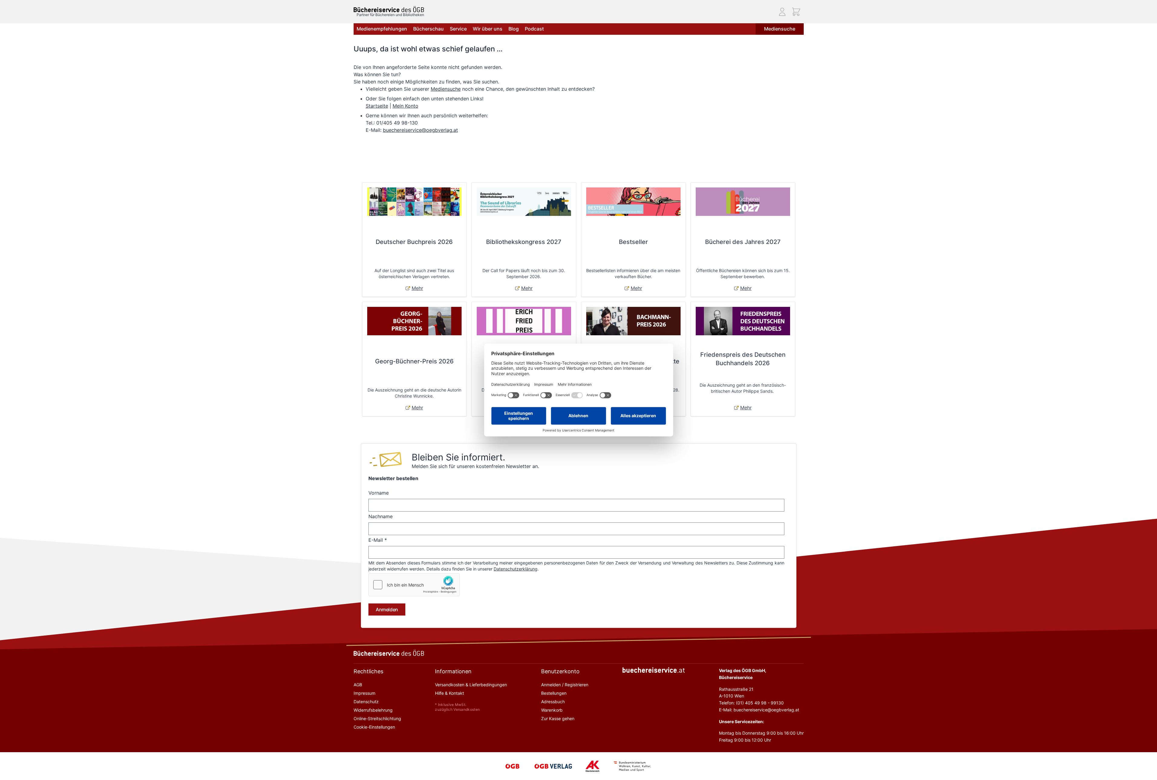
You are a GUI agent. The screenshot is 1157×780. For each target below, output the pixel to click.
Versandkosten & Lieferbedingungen (471, 684)
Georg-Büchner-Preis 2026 (414, 361)
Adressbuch (553, 701)
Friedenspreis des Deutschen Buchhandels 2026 (743, 359)
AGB (358, 684)
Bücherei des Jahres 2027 (743, 241)
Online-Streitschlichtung (377, 718)
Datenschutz (366, 701)
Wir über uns (487, 29)
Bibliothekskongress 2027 (523, 241)
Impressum (364, 693)
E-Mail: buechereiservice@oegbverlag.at (759, 709)
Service (458, 29)
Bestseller (633, 241)
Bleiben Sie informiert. (458, 457)
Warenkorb (552, 710)
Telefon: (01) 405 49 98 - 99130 (751, 702)
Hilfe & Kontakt (449, 693)
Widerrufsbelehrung (373, 710)
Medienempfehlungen (382, 29)
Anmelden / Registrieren (564, 684)
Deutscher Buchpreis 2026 (414, 241)
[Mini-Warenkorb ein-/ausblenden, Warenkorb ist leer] (796, 11)
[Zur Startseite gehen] (389, 9)
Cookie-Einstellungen (374, 727)
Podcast (534, 29)
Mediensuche (779, 29)
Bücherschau (428, 29)
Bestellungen (554, 693)
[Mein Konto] (782, 11)
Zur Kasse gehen (557, 718)
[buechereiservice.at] (654, 670)
